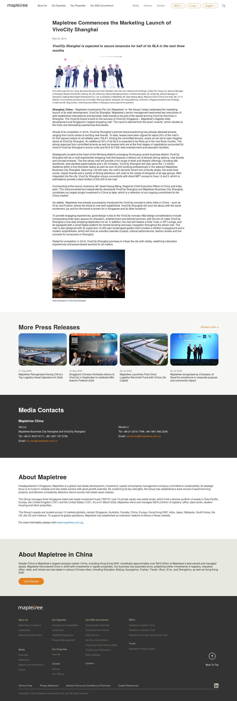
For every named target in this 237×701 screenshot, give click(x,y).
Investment (57, 630)
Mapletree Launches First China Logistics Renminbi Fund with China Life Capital (143, 377)
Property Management (63, 640)
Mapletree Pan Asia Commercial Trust (148, 635)
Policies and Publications (98, 649)
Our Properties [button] (78, 5)
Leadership (24, 630)
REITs (177, 5)
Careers (148, 5)
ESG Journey (92, 635)
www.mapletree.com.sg (69, 522)
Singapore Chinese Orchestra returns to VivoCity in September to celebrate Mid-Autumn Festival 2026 (91, 377)
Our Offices (58, 673)
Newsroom (24, 659)
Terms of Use (25, 685)
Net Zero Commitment (97, 640)
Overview (23, 654)
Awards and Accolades (30, 635)
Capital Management (62, 635)
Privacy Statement (49, 685)
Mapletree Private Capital (142, 648)
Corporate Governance (97, 630)
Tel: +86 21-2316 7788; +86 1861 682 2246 (143, 431)
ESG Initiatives (93, 654)
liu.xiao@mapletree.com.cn (42, 441)
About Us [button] (42, 5)
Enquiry (56, 668)
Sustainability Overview (97, 625)
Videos (22, 669)
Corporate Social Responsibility (101, 645)
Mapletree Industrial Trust (142, 630)
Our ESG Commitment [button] (101, 5)
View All (56, 654)
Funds (192, 5)
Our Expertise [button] (59, 5)
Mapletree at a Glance (30, 625)
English (209, 5)
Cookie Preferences (128, 685)
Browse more (209, 327)
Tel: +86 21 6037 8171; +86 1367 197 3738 (43, 436)
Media (136, 5)
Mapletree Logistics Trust (142, 625)
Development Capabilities (65, 625)
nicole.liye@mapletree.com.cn (143, 436)
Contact (161, 5)
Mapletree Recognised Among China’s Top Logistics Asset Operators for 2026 (41, 375)
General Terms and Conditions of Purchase (88, 685)
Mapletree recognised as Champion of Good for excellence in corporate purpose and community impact (193, 377)
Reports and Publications (31, 664)
